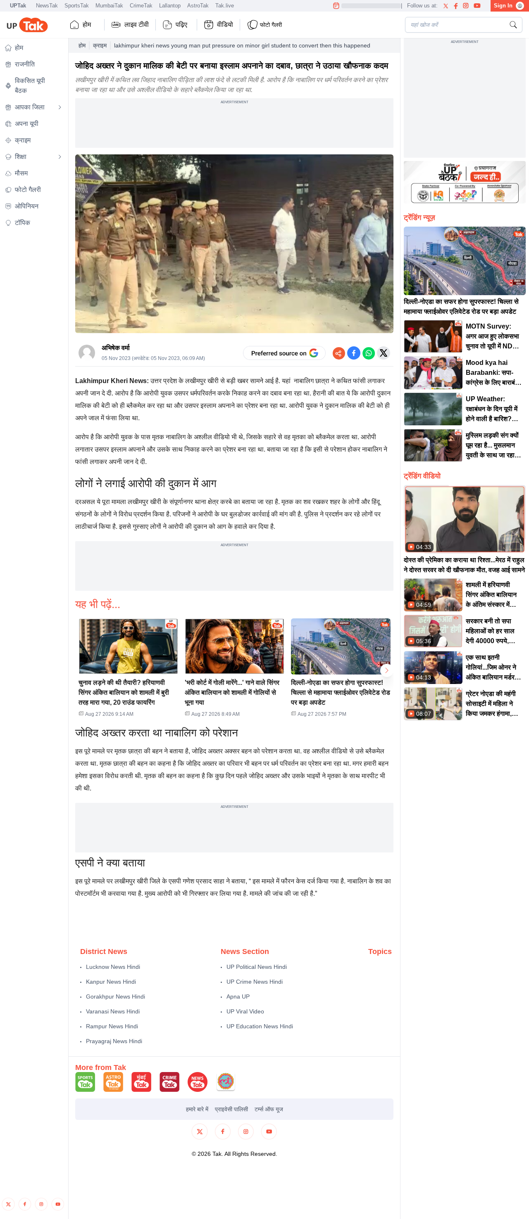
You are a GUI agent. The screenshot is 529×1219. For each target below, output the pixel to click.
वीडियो (225, 24)
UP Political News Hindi (256, 966)
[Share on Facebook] (353, 353)
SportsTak (76, 5)
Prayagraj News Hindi (114, 1041)
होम (87, 24)
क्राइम (100, 45)
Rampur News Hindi (112, 1026)
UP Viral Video (245, 1011)
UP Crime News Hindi (254, 981)
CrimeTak (141, 5)
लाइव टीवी (136, 24)
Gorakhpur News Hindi (115, 996)
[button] (128, 670)
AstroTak (198, 5)
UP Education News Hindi (259, 1026)
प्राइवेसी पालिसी (231, 1109)
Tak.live (224, 5)
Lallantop (170, 5)
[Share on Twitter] (383, 353)
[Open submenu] (60, 107)
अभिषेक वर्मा (116, 347)
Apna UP (238, 996)
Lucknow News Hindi (113, 966)
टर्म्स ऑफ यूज (269, 1109)
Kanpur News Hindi (111, 981)
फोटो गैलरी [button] (271, 24)
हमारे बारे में (197, 1109)
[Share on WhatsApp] (368, 353)
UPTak (18, 5)
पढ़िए (181, 24)
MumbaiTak (109, 5)
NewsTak (47, 5)
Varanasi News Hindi (113, 1011)
